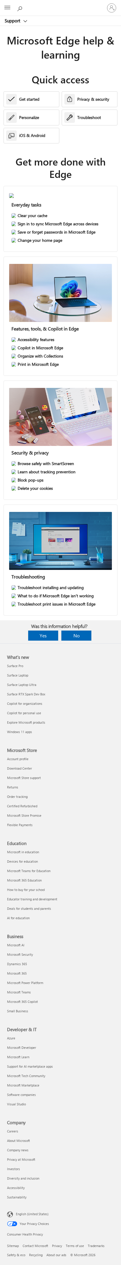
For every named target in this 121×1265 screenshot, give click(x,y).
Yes (43, 635)
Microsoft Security (20, 954)
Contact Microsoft (35, 1245)
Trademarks (96, 1245)
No (76, 635)
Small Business (17, 1011)
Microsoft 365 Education (24, 880)
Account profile (17, 759)
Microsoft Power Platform (25, 982)
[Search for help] (21, 7)
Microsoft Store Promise (24, 815)
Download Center (19, 768)
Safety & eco (16, 1255)
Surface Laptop (17, 675)
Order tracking (17, 796)
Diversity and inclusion (23, 1178)
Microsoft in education (23, 852)
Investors (13, 1169)
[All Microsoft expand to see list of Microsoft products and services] (7, 8)
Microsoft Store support (24, 777)
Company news (17, 1150)
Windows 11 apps (19, 732)
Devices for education (22, 861)
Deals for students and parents (29, 908)
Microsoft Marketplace (23, 1085)
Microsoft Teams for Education (29, 871)
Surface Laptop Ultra (21, 684)
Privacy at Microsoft (21, 1159)
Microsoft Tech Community (26, 1076)
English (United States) (32, 1214)
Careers (12, 1131)
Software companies (21, 1094)
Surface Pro (15, 666)
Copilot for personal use (24, 713)
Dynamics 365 (17, 964)
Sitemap (13, 1245)
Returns (12, 787)
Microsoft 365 (17, 973)
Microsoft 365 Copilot (22, 1001)
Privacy (57, 1245)
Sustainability (16, 1197)
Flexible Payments (20, 825)
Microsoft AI (15, 945)
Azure (11, 1038)
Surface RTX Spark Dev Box (26, 694)
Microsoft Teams (19, 992)
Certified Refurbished (22, 806)
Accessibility (16, 1187)
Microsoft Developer (21, 1047)
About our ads (56, 1255)
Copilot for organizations (24, 703)
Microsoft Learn (18, 1057)
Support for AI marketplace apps (30, 1066)
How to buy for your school (26, 889)
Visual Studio (16, 1104)
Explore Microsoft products (26, 722)
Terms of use (75, 1245)
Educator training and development (32, 899)
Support (13, 21)
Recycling (36, 1255)
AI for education (18, 918)
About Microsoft (18, 1140)
